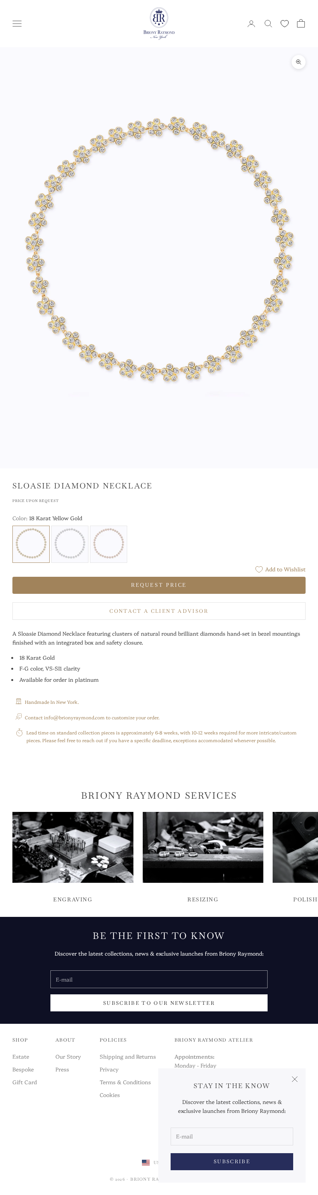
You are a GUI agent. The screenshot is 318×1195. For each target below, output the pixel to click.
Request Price (159, 585)
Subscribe (232, 1161)
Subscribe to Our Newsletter (159, 1003)
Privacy (109, 1069)
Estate (20, 1056)
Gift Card (24, 1082)
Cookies (110, 1095)
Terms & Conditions (125, 1082)
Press (62, 1069)
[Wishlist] (285, 24)
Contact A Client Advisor (158, 611)
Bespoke (23, 1069)
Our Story (68, 1056)
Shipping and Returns (128, 1056)
